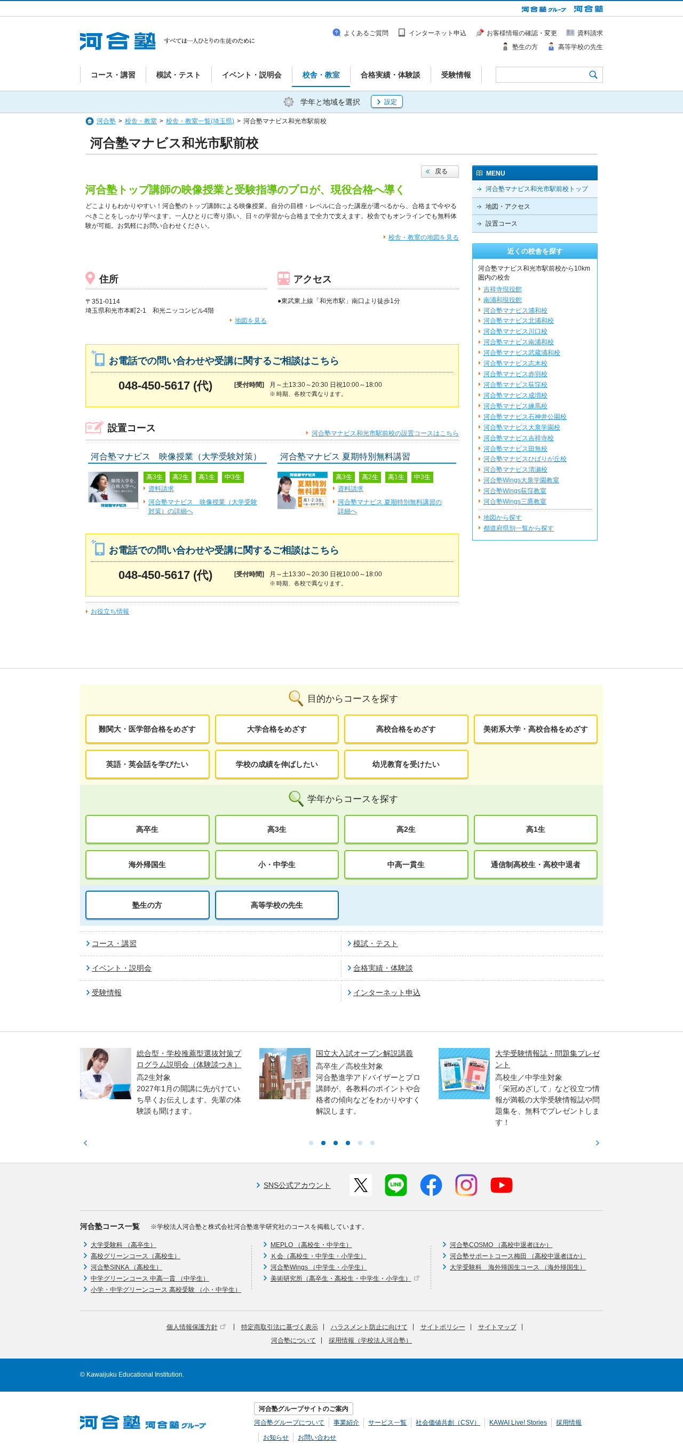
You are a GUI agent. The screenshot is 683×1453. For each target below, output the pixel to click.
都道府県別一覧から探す (518, 528)
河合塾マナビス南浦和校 (518, 342)
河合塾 (106, 121)
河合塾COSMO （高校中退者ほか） (501, 1245)
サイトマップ (497, 1327)
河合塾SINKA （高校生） (126, 1267)
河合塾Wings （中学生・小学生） (319, 1267)
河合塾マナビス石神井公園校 (525, 416)
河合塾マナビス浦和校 (515, 310)
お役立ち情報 (110, 611)
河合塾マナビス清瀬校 (515, 469)
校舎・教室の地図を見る (423, 237)
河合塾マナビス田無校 (515, 448)
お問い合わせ (317, 1437)
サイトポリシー (442, 1327)
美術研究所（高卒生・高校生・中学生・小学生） (341, 1278)
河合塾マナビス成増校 (515, 395)
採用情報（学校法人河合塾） (370, 1340)
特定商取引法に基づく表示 (279, 1327)
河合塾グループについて (289, 1422)
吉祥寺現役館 (502, 289)
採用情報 (569, 1422)
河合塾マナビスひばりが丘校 (525, 459)
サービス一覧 (387, 1422)
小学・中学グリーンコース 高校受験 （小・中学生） (166, 1289)
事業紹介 (346, 1422)
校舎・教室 (141, 121)
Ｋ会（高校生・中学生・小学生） (319, 1256)
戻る (441, 171)
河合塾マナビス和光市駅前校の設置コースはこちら (385, 433)
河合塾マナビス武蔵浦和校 (521, 352)
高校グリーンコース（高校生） (135, 1256)
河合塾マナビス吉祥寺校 (518, 438)
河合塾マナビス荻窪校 (515, 384)
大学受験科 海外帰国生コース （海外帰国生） (518, 1267)
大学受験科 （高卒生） (123, 1245)
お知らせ (276, 1437)
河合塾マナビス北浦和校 (518, 320)
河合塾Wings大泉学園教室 (521, 480)
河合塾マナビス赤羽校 (515, 374)
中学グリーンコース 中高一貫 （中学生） (150, 1278)
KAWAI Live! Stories (518, 1422)
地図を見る (251, 320)
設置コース (502, 223)
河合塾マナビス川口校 (515, 331)
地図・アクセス (508, 206)
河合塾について (293, 1340)
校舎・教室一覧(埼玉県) (200, 121)
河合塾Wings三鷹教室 (514, 501)
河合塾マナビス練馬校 (515, 406)
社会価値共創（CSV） (448, 1422)
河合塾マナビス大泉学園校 (521, 427)
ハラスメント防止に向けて (369, 1327)
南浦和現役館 (502, 300)
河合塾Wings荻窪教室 (514, 491)
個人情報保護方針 (192, 1327)
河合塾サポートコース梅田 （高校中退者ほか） (518, 1256)
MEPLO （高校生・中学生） (311, 1245)
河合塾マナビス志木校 (515, 363)
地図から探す (502, 517)
